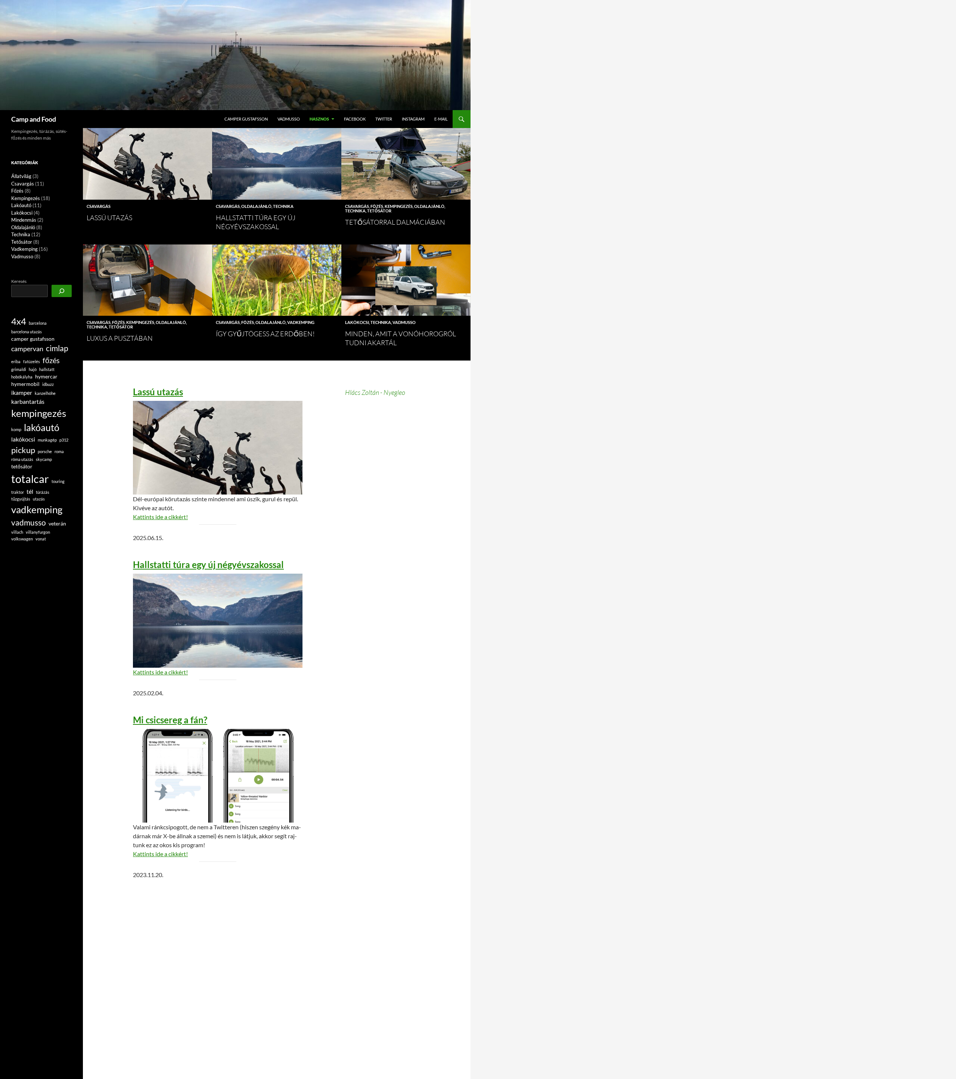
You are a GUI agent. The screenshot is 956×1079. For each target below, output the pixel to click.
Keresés (19, 281)
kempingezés (38, 413)
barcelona (38, 323)
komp (16, 429)
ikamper (21, 392)
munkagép (47, 439)
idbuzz (48, 384)
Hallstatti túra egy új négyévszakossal (208, 564)
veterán (57, 523)
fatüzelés (31, 361)
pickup (23, 450)
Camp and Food (33, 119)
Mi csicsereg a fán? (170, 719)
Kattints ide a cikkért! (160, 516)
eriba (16, 361)
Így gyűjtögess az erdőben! (265, 334)
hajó (33, 369)
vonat (40, 538)
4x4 (18, 321)
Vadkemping (300, 322)
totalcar (30, 478)
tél (30, 491)
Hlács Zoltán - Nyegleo (375, 392)
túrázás (42, 492)
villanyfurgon (38, 532)
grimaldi (18, 369)
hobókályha (21, 376)
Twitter (383, 118)
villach (17, 532)
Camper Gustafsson (246, 118)
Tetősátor (379, 210)
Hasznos (319, 118)
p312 (63, 439)
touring (58, 481)
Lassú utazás (109, 217)
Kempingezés (399, 206)
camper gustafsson (33, 339)
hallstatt (47, 369)
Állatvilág (21, 176)
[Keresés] (62, 291)
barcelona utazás (26, 331)
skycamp (44, 459)
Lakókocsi (357, 322)
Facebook (355, 118)
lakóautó (41, 427)
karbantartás (27, 401)
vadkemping (36, 509)
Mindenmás (23, 220)
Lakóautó (21, 205)
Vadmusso (288, 118)
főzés (51, 360)
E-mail (441, 118)
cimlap (57, 348)
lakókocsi (23, 439)
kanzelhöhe (45, 393)
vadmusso (28, 522)
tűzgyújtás (20, 498)
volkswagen (22, 538)
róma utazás (22, 459)
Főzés (376, 206)
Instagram (413, 118)
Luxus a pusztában (120, 338)
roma (59, 451)
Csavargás (99, 206)
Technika (283, 206)
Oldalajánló (256, 206)
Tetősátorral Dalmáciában (395, 222)
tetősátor (21, 466)
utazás (39, 498)
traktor (17, 492)
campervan (27, 349)
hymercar (46, 376)
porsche (45, 451)
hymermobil (25, 384)
